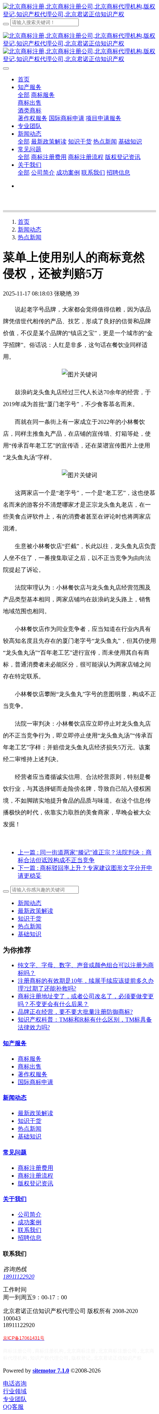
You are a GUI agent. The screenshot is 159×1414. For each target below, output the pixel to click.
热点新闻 (29, 237)
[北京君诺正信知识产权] (79, 10)
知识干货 (29, 918)
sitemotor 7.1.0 (51, 1370)
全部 (24, 95)
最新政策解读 (35, 911)
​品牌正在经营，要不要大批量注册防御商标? (75, 1012)
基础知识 (29, 934)
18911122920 (18, 1276)
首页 (24, 79)
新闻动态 (29, 229)
